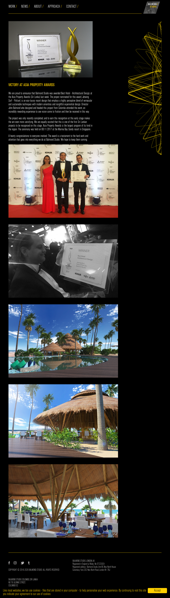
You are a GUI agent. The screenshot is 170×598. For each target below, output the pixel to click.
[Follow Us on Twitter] (22, 562)
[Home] (152, 7)
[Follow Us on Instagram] (15, 562)
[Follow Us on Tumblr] (29, 562)
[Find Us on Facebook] (9, 562)
